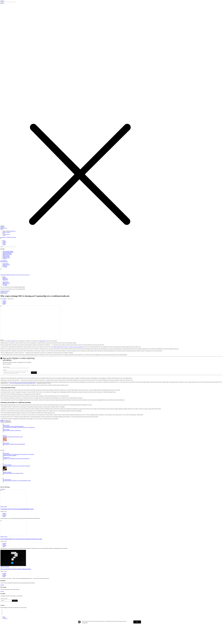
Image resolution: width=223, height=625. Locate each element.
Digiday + (5, 237)
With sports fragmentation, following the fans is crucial (13, 436)
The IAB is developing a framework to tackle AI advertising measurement (16, 465)
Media (4, 276)
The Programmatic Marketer (8, 252)
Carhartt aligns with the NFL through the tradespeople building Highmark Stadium (16, 508)
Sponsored (5, 435)
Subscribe (2, 228)
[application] (111, 622)
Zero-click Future (6, 453)
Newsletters (5, 266)
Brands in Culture (6, 255)
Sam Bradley (4, 298)
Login (6, 228)
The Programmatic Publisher (8, 251)
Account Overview (6, 234)
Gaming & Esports (6, 256)
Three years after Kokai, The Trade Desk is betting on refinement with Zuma (15, 569)
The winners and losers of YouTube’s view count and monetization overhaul (17, 480)
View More (2, 489)
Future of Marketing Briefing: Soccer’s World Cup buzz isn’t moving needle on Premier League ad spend (21, 538)
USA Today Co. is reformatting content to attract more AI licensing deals (16, 458)
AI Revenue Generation (7, 464)
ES (7, 292)
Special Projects (6, 263)
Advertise (4, 617)
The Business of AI (6, 457)
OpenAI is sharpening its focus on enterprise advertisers (13, 473)
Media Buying (5, 278)
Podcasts (8, 237)
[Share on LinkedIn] (1, 421)
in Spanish (13, 340)
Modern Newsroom (6, 257)
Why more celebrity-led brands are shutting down (12, 430)
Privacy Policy (5, 618)
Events (11, 237)
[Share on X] (3, 421)
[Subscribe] (2, 226)
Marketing (5, 277)
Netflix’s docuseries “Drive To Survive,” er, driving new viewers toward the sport (68, 346)
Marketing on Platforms (7, 253)
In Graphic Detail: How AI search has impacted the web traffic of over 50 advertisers (18, 454)
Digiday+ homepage (6, 232)
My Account (2, 261)
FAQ (4, 233)
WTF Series (5, 265)
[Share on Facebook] (2, 421)
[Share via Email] (4, 421)
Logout (4, 235)
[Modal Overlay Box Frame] (111, 366)
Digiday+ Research (6, 264)
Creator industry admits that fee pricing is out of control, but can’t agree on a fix (15, 274)
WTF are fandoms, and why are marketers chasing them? (13, 426)
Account (2, 591)
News (1, 237)
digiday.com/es (42, 340)
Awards (14, 237)
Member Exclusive (3, 536)
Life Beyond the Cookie (7, 254)
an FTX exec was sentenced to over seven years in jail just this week (22, 383)
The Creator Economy (7, 479)
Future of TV (5, 279)
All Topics (5, 258)
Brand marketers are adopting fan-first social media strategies (14, 444)
